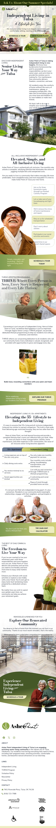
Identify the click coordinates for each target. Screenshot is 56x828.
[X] (9, 737)
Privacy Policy (7, 780)
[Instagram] (14, 737)
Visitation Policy (8, 773)
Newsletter (6, 777)
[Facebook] (4, 737)
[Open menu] (52, 9)
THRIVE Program (8, 770)
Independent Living (9, 766)
